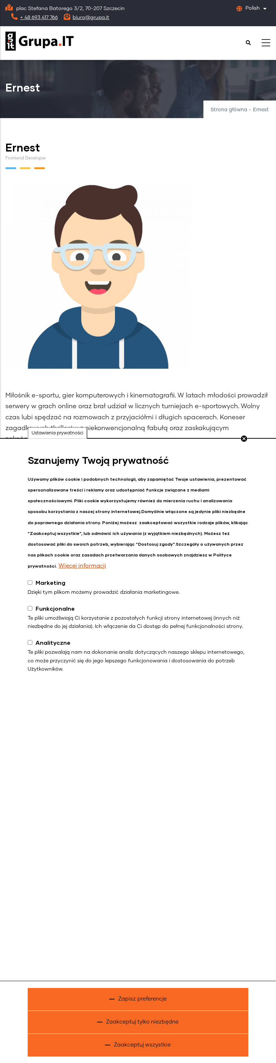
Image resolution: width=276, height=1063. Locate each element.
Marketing (50, 582)
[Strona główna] (39, 41)
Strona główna (229, 109)
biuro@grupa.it (91, 17)
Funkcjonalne (55, 608)
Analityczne (53, 642)
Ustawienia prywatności (57, 433)
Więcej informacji (82, 566)
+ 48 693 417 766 (39, 17)
